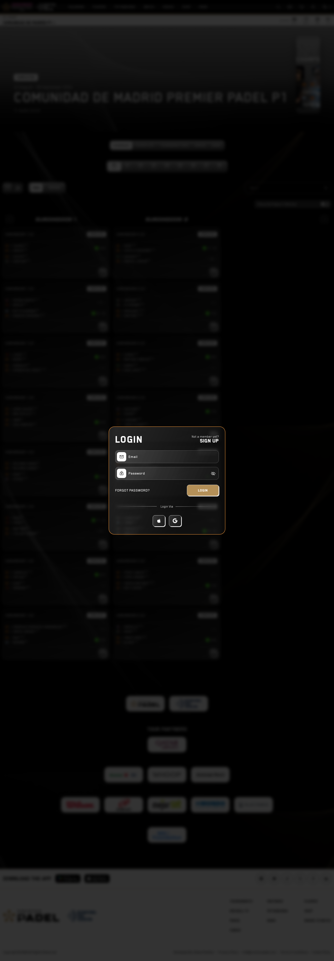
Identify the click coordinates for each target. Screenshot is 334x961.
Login (203, 490)
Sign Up (209, 441)
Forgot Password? (132, 490)
